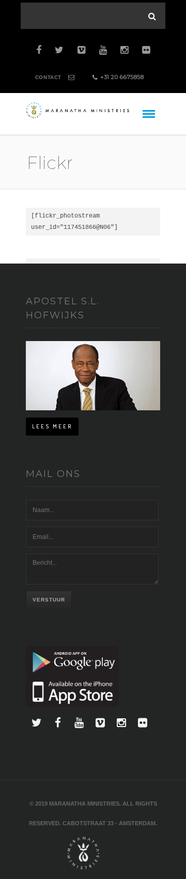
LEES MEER (52, 426)
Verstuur (49, 600)
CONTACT (48, 77)
